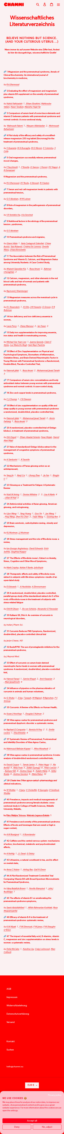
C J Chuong (11, 399)
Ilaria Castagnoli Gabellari (32, 243)
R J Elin (26, 307)
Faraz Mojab (46, 437)
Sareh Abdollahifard (15, 908)
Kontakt (11, 1041)
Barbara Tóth (10, 771)
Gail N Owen (40, 870)
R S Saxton (44, 183)
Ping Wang (10, 517)
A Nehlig (10, 854)
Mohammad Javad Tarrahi (48, 371)
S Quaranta (11, 148)
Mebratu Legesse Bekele (38, 815)
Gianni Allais (11, 243)
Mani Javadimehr (12, 682)
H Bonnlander (29, 834)
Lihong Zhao (34, 475)
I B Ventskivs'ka (13, 215)
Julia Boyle (38, 568)
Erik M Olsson (12, 609)
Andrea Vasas (26, 771)
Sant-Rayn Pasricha (36, 345)
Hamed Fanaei (12, 679)
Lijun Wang (11, 514)
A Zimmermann (39, 587)
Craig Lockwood (42, 949)
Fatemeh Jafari (12, 418)
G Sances (34, 167)
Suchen (10, 1050)
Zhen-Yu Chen (22, 517)
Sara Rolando (16, 247)
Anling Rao (28, 870)
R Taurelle (25, 460)
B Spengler (43, 790)
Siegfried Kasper (18, 552)
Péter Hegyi (43, 765)
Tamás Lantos (28, 765)
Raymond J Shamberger (17, 291)
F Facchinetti (12, 167)
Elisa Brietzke (19, 733)
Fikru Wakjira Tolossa (16, 815)
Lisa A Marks (49, 495)
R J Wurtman (11, 533)
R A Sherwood (12, 85)
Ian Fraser (41, 326)
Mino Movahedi (41, 749)
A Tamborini (11, 460)
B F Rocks (24, 183)
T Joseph (27, 698)
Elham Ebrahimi (33, 104)
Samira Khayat (29, 679)
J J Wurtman (24, 533)
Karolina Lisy (28, 949)
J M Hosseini (35, 307)
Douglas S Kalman (33, 714)
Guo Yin (38, 514)
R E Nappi (52, 167)
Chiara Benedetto (18, 250)
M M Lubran (25, 199)
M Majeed (37, 698)
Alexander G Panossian (47, 609)
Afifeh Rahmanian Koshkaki (40, 908)
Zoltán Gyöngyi (33, 768)
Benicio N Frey (35, 730)
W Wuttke (10, 790)
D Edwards (11, 587)
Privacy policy (55, 1095)
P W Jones (37, 927)
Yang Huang (25, 514)
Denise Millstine (30, 495)
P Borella (25, 167)
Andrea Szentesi (20, 774)
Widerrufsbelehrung (17, 1005)
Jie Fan (46, 475)
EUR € (31, 1085)
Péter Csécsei (50, 768)
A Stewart (34, 183)
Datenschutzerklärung (18, 1014)
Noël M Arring (12, 495)
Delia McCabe (12, 949)
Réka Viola (17, 768)
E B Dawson (25, 399)
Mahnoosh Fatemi (15, 126)
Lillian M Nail (10, 498)
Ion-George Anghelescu (17, 549)
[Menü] (58, 4)
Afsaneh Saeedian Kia (16, 269)
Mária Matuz (37, 774)
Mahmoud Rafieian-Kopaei (18, 749)
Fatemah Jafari (12, 371)
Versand (11, 1022)
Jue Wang (49, 514)
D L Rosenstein (13, 307)
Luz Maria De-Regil (18, 345)
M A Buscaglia (23, 148)
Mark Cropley (12, 568)
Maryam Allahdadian (35, 126)
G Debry (30, 854)
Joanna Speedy (36, 342)
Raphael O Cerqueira (15, 730)
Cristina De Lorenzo (32, 247)
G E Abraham (12, 199)
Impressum (12, 997)
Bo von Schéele (29, 609)
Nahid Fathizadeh (14, 104)
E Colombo (48, 148)
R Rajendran (48, 698)
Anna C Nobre (12, 870)
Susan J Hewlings (14, 714)
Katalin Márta (41, 771)
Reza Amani (34, 269)
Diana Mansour (26, 326)
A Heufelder (25, 587)
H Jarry (22, 790)
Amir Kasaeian (46, 679)
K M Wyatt (11, 927)
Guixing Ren (52, 517)
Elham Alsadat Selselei (30, 437)
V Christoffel (31, 790)
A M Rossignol (12, 834)
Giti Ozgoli (11, 437)
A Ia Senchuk (27, 215)
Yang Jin (9, 475)
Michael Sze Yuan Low (16, 342)
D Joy (20, 698)
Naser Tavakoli (17, 107)
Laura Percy (11, 326)
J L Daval (21, 854)
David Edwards (36, 549)
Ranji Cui (21, 475)
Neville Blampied (37, 888)
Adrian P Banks (26, 568)
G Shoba (10, 698)
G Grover (46, 307)
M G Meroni (36, 148)
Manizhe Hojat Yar (32, 107)
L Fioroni (43, 167)
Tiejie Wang (37, 517)
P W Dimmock (25, 927)
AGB (9, 989)
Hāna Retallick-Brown (15, 888)
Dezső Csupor (12, 765)
